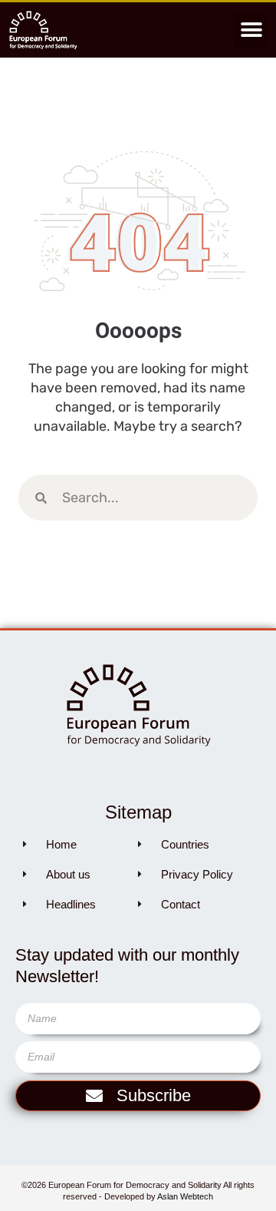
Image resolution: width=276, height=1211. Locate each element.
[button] (251, 30)
